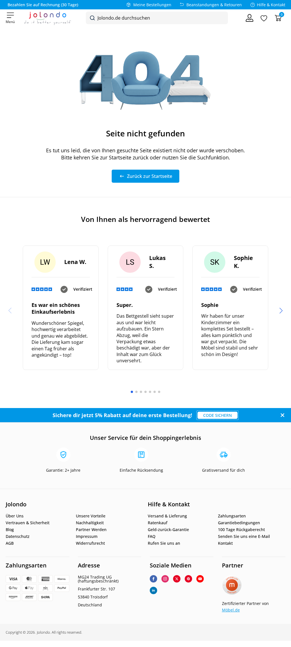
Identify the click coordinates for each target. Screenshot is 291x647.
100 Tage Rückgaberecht (241, 530)
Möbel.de (231, 610)
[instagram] (165, 578)
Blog (10, 530)
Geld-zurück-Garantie (168, 530)
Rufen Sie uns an (164, 543)
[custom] (188, 578)
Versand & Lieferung (167, 516)
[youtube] (200, 578)
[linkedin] (153, 590)
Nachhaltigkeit (90, 523)
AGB (10, 543)
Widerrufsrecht (90, 543)
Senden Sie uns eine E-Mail (244, 536)
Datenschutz (18, 536)
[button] (281, 310)
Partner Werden (91, 530)
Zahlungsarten (232, 516)
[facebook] (153, 578)
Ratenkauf (157, 523)
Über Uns (15, 516)
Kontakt (225, 543)
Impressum (86, 536)
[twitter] (176, 578)
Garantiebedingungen (239, 523)
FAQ (151, 536)
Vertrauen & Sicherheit (27, 523)
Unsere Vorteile (90, 516)
